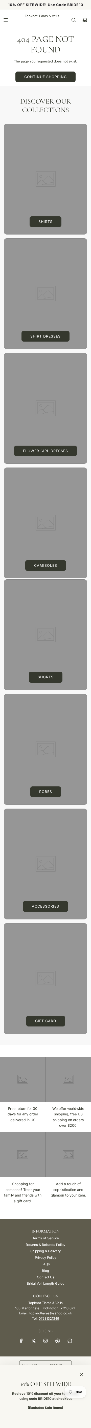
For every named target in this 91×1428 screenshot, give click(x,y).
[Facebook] (21, 1340)
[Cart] (84, 19)
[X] (33, 1340)
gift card (45, 1021)
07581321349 (49, 1318)
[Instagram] (45, 1340)
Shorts (46, 677)
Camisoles (45, 565)
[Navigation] (5, 19)
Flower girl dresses (45, 451)
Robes (45, 791)
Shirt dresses (45, 336)
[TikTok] (69, 1340)
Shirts (45, 221)
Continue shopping (45, 77)
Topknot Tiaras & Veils (42, 16)
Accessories (45, 906)
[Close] (81, 1374)
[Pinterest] (57, 1340)
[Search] (73, 19)
